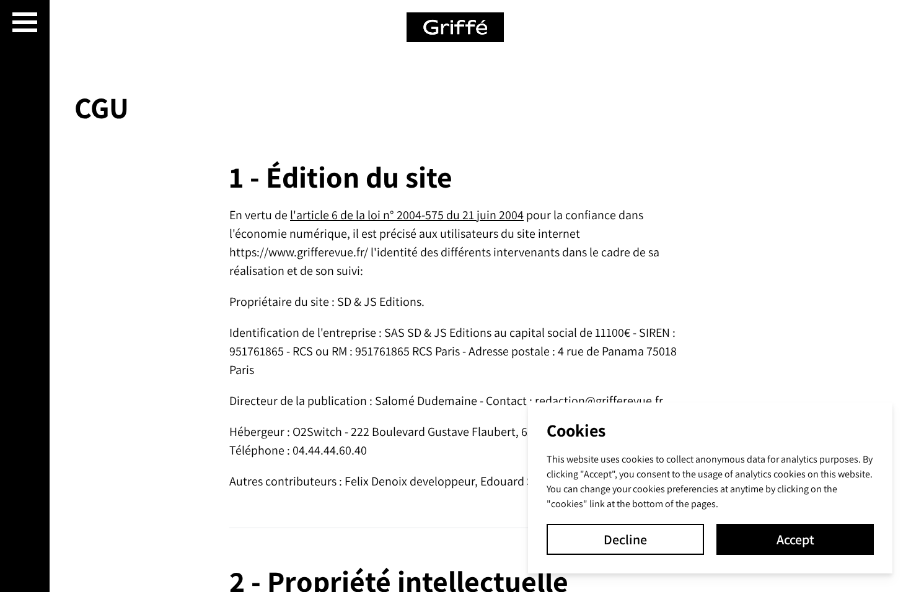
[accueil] (455, 27)
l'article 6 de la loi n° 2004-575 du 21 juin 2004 (407, 215)
